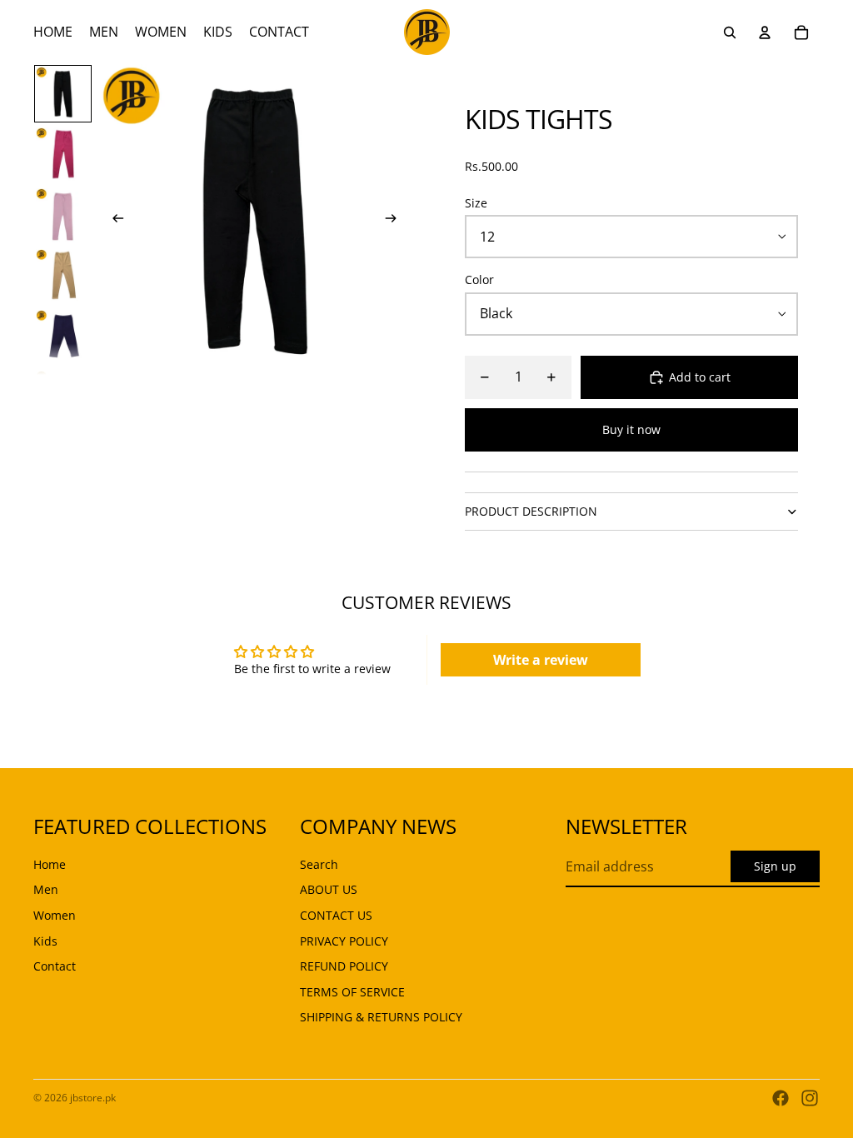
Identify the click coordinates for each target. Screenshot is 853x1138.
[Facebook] (781, 1098)
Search (319, 864)
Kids (45, 941)
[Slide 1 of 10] (63, 94)
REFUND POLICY (344, 966)
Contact (54, 966)
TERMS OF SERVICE (352, 992)
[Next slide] (396, 220)
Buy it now (631, 429)
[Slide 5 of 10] (63, 337)
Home (49, 864)
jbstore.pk (93, 1098)
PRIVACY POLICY (344, 941)
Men (45, 889)
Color (479, 279)
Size (476, 203)
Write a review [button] (540, 660)
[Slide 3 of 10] (63, 215)
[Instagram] (810, 1098)
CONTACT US (336, 915)
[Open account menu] (764, 32)
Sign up (775, 866)
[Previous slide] (113, 220)
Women (54, 915)
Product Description (531, 511)
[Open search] (729, 32)
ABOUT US (328, 889)
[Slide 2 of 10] (63, 154)
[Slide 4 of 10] (63, 276)
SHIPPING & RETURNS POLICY (381, 1017)
